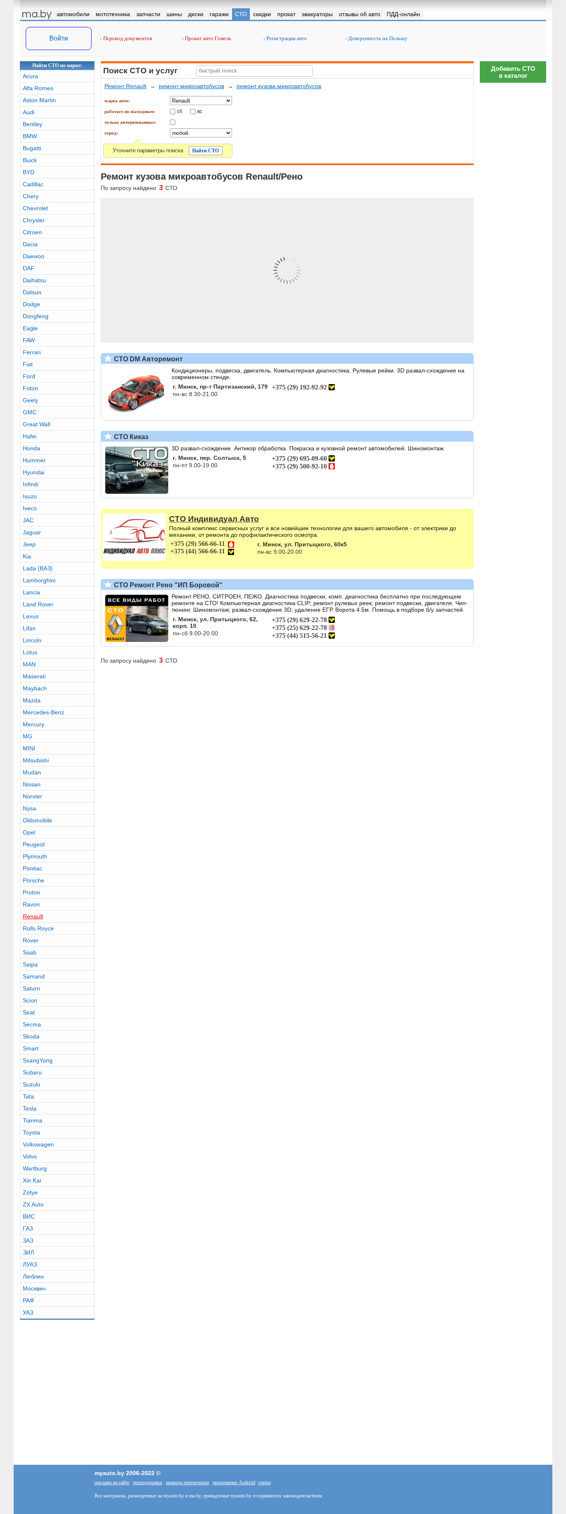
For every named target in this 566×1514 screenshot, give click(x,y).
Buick (30, 160)
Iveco (30, 508)
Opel (29, 832)
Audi (28, 112)
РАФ (28, 1300)
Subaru (32, 1072)
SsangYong (38, 1060)
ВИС (29, 1216)
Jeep (29, 544)
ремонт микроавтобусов (191, 86)
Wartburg (35, 1168)
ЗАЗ (28, 1240)
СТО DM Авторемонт (147, 359)
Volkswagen (38, 1144)
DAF (28, 268)
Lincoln (32, 640)
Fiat (28, 364)
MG (27, 736)
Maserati (34, 676)
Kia (27, 556)
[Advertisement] (513, 1161)
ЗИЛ (28, 1252)
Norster (32, 796)
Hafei (29, 436)
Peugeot (34, 844)
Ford (29, 376)
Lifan (29, 628)
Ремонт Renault (125, 86)
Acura (30, 76)
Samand (34, 976)
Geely (30, 400)
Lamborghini (39, 580)
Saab (29, 952)
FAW (29, 340)
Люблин (33, 1276)
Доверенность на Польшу (377, 38)
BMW (30, 136)
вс (199, 111)
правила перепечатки (187, 1482)
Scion (30, 1000)
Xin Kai (32, 1180)
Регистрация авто (286, 38)
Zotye (30, 1192)
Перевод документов (127, 38)
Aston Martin (39, 100)
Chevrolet (35, 208)
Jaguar (32, 532)
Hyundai (33, 472)
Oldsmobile (37, 820)
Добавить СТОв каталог (513, 72)
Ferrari (32, 352)
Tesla (29, 1108)
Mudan (32, 772)
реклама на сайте (111, 1482)
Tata (28, 1096)
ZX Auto (33, 1204)
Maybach (35, 688)
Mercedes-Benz (43, 712)
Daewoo (33, 256)
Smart (31, 1048)
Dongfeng (35, 316)
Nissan (32, 784)
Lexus (31, 616)
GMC (29, 412)
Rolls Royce (38, 928)
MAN (29, 664)
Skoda (31, 1036)
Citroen (32, 232)
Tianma (32, 1120)
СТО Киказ (130, 436)
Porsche (33, 880)
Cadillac (33, 184)
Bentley (32, 124)
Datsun (32, 292)
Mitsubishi (36, 760)
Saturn (31, 988)
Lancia (31, 592)
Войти (58, 38)
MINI (29, 748)
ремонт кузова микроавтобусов (279, 86)
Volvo (30, 1156)
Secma (32, 1024)
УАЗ (28, 1312)
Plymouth (35, 856)
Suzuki (31, 1084)
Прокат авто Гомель (207, 38)
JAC (28, 520)
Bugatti (32, 148)
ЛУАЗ (30, 1264)
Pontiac (32, 868)
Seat (29, 1012)
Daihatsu (34, 280)
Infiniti (30, 484)
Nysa (29, 808)
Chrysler (34, 220)
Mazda (32, 700)
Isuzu (30, 496)
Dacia (30, 244)
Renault (33, 916)
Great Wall (36, 424)
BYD (28, 172)
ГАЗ (28, 1228)
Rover (31, 940)
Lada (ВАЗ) (38, 568)
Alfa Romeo (38, 88)
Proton (31, 892)
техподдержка (147, 1482)
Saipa (30, 964)
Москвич (34, 1288)
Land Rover (38, 604)
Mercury (33, 724)
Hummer (34, 460)
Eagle (30, 328)
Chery (31, 196)
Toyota (31, 1132)
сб (179, 111)
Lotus (30, 652)
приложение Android (234, 1482)
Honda (31, 448)
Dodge (31, 304)
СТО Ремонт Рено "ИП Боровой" (167, 585)
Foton (30, 388)
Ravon (31, 904)
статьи (264, 1482)
